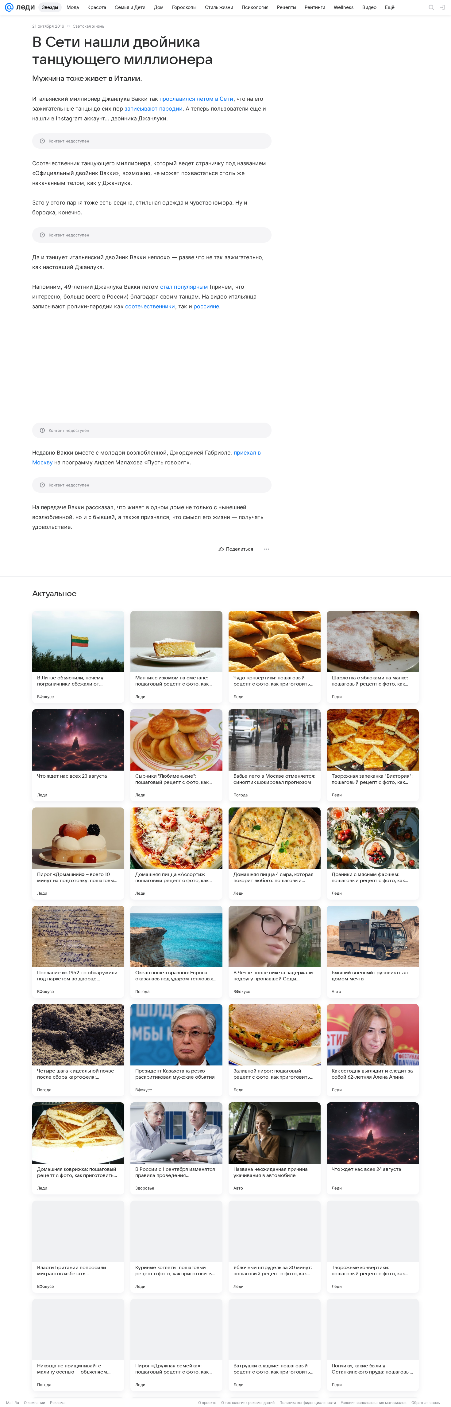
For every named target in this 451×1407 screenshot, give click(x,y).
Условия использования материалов (374, 1402)
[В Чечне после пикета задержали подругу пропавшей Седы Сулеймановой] (275, 952)
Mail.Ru (12, 1402)
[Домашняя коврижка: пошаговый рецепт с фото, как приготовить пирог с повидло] (78, 1148)
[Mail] (9, 7)
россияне (206, 306)
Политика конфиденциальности (307, 1402)
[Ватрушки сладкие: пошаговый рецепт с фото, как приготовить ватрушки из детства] (275, 1345)
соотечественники (150, 306)
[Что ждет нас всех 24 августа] (373, 1148)
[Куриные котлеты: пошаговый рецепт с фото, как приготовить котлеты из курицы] (176, 1247)
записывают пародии (154, 108)
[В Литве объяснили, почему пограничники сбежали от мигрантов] (78, 657)
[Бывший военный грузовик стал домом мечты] (373, 952)
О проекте (207, 1402)
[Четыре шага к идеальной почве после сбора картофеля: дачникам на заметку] (78, 1050)
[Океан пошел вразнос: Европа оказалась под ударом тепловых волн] (176, 952)
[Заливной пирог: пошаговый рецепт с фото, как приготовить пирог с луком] (275, 1050)
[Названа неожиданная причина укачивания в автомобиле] (275, 1148)
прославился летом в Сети (196, 99)
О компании (34, 1402)
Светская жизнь (88, 26)
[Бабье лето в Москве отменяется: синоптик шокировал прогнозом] (275, 755)
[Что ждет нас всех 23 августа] (78, 755)
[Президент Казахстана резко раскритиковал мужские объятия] (176, 1050)
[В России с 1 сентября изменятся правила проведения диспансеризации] (176, 1148)
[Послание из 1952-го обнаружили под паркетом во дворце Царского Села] (78, 952)
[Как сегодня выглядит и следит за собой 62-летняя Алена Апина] (373, 1050)
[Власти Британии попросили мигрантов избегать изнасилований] (78, 1247)
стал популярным (184, 286)
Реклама (58, 1402)
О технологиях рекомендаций (248, 1402)
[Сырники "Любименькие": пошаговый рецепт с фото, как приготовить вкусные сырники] (176, 755)
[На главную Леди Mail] (24, 7)
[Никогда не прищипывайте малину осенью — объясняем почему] (78, 1345)
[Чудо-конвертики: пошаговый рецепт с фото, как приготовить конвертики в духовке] (275, 657)
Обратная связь (425, 1402)
